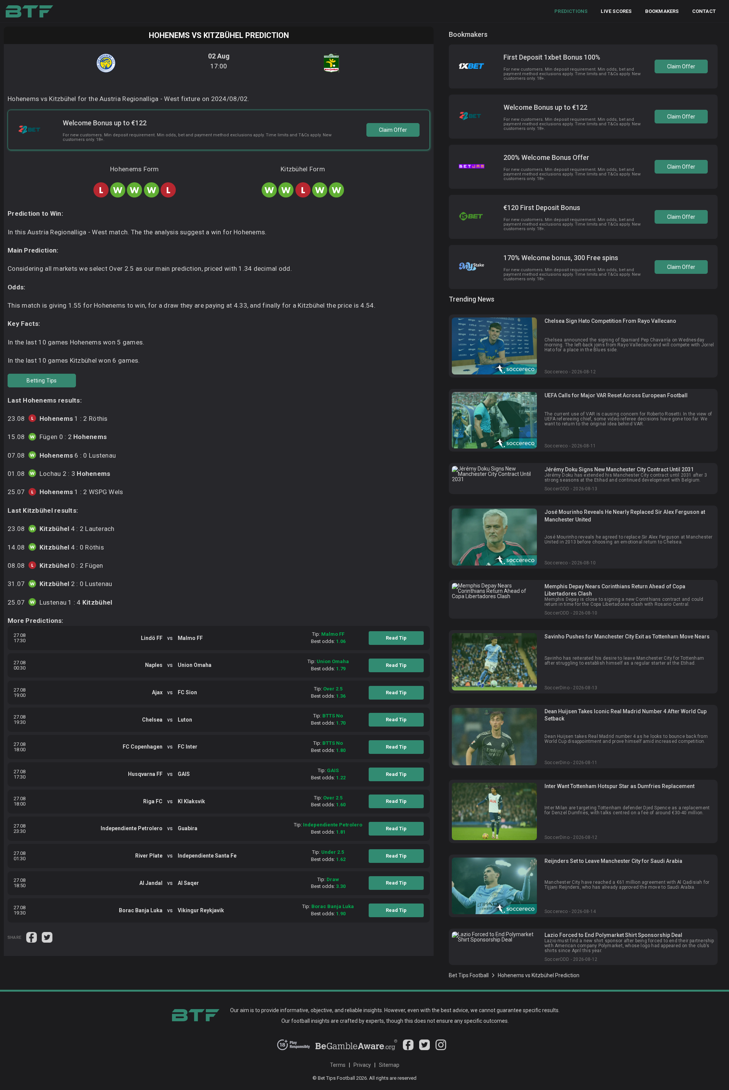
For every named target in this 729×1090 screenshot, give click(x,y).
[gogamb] (357, 1048)
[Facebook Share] (32, 937)
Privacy (362, 1065)
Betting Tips (42, 381)
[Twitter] (424, 1048)
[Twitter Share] (47, 937)
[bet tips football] (29, 11)
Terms (338, 1065)
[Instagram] (441, 1048)
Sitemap (389, 1065)
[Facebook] (408, 1048)
